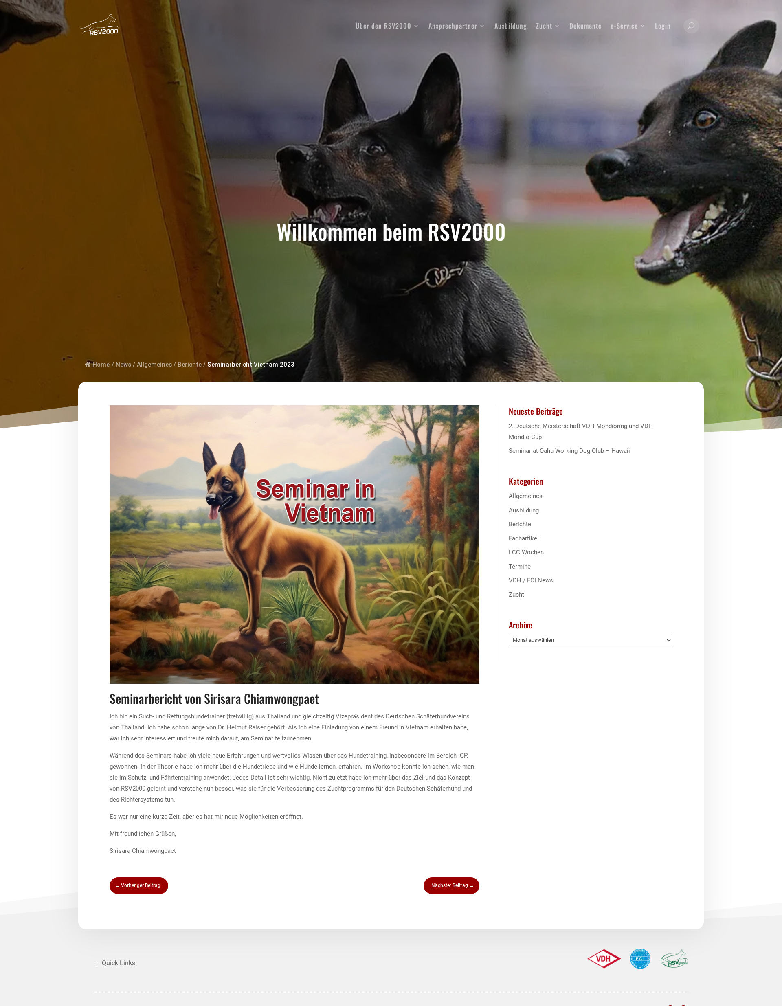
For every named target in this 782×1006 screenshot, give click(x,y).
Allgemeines (154, 364)
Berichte (190, 364)
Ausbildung (510, 26)
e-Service (624, 26)
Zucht (544, 26)
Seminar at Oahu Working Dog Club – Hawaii (569, 451)
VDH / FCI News (531, 580)
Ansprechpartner (452, 26)
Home (101, 364)
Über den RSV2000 (383, 26)
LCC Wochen (526, 552)
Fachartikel (524, 538)
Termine (520, 566)
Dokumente (585, 26)
